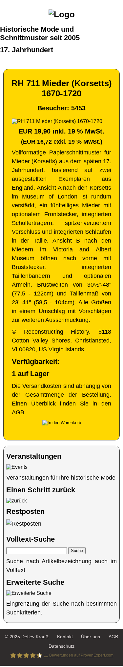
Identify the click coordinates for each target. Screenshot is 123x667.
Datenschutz (61, 646)
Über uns (90, 636)
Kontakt (65, 636)
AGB (113, 636)
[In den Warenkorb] (61, 422)
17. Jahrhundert (26, 50)
